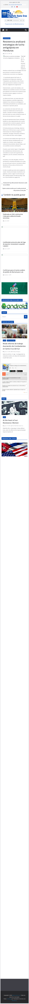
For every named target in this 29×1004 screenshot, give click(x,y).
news (4, 417)
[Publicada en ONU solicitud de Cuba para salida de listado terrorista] (14, 199)
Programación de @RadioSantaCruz (14, 24)
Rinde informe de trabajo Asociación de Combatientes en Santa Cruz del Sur (14, 346)
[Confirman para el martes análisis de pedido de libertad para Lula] (14, 255)
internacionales (7, 38)
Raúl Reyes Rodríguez (16, 351)
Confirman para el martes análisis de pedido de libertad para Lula (14, 271)
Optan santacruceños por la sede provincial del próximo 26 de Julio (14, 189)
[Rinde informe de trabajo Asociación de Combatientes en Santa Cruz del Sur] (14, 331)
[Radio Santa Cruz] (3, 30)
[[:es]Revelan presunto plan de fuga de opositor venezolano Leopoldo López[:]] (14, 227)
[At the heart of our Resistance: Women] (14, 408)
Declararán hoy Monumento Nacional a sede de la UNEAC (15, 184)
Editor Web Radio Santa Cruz (17, 425)
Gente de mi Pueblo (11, 340)
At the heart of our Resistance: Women (11, 421)
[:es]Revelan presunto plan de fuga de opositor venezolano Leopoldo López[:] (14, 244)
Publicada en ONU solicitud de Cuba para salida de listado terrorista (13, 216)
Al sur (4, 340)
